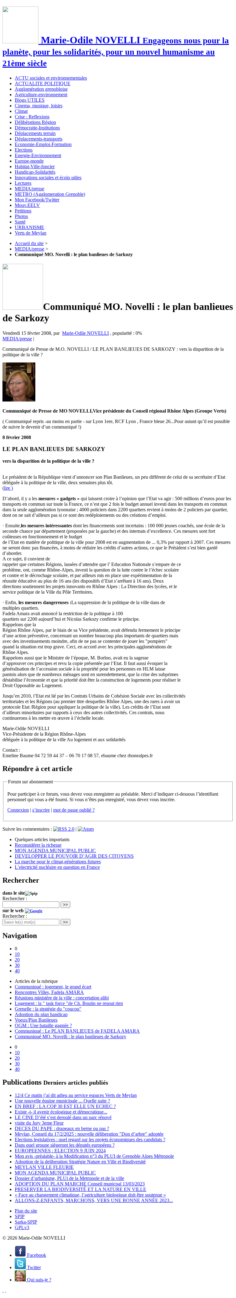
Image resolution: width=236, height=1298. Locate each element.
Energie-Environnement (38, 155)
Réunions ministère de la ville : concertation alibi (62, 997)
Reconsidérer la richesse (38, 845)
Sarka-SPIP (26, 1222)
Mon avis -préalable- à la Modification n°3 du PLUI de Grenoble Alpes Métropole (94, 1156)
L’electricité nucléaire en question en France (57, 867)
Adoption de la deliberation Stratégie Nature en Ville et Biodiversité (80, 1161)
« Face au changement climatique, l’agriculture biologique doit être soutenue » (90, 1194)
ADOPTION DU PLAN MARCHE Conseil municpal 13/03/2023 (80, 1183)
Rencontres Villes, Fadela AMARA (49, 992)
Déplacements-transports (38, 138)
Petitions (23, 210)
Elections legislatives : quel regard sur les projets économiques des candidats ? (90, 1139)
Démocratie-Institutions (37, 127)
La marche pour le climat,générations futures (58, 861)
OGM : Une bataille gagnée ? (43, 1025)
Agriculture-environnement (41, 94)
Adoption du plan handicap (41, 1014)
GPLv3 (22, 1227)
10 (17, 954)
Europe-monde (29, 161)
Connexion (18, 810)
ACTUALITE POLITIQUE (42, 83)
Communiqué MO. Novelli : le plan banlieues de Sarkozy (70, 1036)
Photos (21, 216)
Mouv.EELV (27, 205)
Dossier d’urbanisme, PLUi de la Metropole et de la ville (69, 1178)
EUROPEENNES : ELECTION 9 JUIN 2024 (60, 1150)
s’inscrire (41, 810)
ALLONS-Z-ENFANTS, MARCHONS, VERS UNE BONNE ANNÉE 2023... (94, 1200)
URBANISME (29, 227)
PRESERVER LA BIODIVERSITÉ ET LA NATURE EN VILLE (80, 1189)
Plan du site (26, 1210)
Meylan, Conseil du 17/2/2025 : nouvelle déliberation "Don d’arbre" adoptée (89, 1134)
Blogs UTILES (30, 100)
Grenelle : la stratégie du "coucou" (48, 1008)
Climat (21, 111)
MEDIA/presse (29, 188)
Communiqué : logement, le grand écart (53, 986)
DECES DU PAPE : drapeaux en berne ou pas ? (62, 1128)
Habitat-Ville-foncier (35, 166)
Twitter (33, 1267)
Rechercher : (14, 898)
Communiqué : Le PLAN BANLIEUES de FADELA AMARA (77, 1031)
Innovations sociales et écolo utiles (48, 177)
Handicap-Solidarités (35, 172)
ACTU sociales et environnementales (51, 78)
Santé (20, 221)
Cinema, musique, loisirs (38, 105)
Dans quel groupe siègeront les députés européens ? (65, 1145)
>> (65, 904)
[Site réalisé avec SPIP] (5, 1290)
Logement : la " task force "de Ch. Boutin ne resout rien (69, 1003)
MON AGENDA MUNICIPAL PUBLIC (55, 850)
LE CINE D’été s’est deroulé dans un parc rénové (63, 1117)
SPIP (20, 1216)
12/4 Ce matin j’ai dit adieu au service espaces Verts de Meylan (76, 1095)
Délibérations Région (35, 122)
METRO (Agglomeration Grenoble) (50, 194)
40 (17, 970)
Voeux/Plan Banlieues (36, 1020)
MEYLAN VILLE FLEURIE (44, 1167)
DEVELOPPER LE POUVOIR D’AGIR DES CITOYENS (74, 856)
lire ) (8, 488)
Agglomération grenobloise (41, 89)
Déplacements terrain (35, 133)
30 (17, 965)
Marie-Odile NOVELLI (85, 333)
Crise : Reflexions (32, 116)
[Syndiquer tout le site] (3, 1290)
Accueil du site (29, 243)
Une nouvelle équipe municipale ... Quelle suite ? (62, 1100)
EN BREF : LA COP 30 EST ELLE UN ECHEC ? (65, 1106)
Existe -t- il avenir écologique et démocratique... (61, 1111)
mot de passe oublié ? (74, 810)
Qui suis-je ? (38, 1279)
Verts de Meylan (30, 232)
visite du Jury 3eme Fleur (39, 1123)
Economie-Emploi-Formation (43, 144)
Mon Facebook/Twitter (37, 199)
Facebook (36, 1255)
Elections (24, 149)
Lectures (23, 183)
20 (17, 959)
